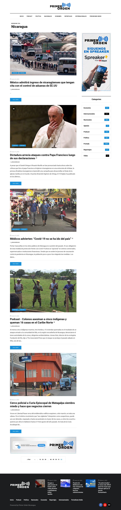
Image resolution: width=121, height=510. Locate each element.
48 (50, 459)
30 (45, 459)
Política (38, 16)
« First (28, 459)
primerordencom (16, 89)
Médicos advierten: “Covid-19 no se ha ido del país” (40, 238)
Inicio (22, 16)
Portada (22, 72)
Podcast (29, 16)
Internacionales (81, 16)
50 (56, 459)
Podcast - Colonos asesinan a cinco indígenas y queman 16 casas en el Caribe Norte (38, 321)
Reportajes (68, 16)
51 (58, 459)
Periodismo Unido (95, 16)
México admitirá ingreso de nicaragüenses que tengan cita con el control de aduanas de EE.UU (42, 84)
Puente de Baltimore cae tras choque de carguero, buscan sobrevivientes (78, 487)
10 (40, 459)
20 (42, 459)
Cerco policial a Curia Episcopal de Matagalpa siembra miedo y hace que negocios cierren (42, 404)
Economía (58, 16)
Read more (16, 99)
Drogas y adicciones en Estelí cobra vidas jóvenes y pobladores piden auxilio (52, 488)
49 (53, 459)
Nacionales (48, 16)
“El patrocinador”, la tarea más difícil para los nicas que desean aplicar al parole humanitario (104, 487)
